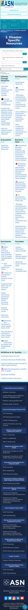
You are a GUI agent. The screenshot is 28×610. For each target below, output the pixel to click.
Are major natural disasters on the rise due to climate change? (6, 90)
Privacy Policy (15, 590)
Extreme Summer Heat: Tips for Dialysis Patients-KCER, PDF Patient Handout (20, 186)
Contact (16, 592)
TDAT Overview (8, 569)
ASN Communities (13, 14)
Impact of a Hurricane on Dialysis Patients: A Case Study (6, 276)
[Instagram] (14, 598)
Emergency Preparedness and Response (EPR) (14, 463)
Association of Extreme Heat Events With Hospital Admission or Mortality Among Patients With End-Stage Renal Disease (21, 171)
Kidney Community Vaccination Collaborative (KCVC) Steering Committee (13, 533)
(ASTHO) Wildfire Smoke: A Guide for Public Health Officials (14, 364)
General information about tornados (20, 249)
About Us (13, 25)
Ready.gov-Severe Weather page (21, 263)
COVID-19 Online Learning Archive (12, 424)
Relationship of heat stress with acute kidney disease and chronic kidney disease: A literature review (21, 231)
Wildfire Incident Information (11, 378)
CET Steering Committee (11, 417)
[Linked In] (18, 598)
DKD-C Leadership (9, 438)
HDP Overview (8, 512)
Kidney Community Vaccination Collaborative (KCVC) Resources (12, 526)
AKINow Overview (9, 392)
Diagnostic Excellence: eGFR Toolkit (14, 447)
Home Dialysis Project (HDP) (14, 508)
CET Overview (8, 413)
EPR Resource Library (10, 474)
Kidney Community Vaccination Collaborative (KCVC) (14, 520)
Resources (10, 30)
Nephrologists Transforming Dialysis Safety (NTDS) (14, 540)
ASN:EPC (3, 30)
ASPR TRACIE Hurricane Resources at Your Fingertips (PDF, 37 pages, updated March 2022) (6, 253)
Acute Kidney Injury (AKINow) (14, 388)
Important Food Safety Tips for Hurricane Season (6, 286)
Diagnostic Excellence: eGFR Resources (13, 452)
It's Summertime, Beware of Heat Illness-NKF (20, 197)
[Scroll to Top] (25, 607)
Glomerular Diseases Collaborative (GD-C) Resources (14, 493)
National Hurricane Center (4, 309)
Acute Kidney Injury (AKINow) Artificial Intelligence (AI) (13, 396)
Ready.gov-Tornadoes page (21, 270)
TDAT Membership (9, 573)
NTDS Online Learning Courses (14, 551)
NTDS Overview (8, 544)
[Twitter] (10, 598)
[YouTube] (22, 598)
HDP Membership (9, 515)
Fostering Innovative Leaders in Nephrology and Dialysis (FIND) (14, 479)
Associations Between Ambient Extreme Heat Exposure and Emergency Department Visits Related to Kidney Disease (21, 153)
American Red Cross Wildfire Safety (13, 359)
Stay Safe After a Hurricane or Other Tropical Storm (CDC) (7, 334)
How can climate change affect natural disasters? (6, 131)
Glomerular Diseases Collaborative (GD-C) (14, 488)
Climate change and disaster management (6, 101)
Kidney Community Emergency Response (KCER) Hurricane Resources (5, 298)
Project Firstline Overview (12, 560)
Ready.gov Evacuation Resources (5, 147)
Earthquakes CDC (19, 90)
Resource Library (23, 21)
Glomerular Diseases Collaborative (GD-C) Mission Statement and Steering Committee (13, 500)
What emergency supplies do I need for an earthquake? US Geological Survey (21, 130)
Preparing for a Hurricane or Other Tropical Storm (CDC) (6, 324)
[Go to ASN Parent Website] (14, 586)
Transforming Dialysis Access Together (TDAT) (14, 565)
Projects (13, 20)
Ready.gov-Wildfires (8, 374)
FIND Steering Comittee (11, 483)
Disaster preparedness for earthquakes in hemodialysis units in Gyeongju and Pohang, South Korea (21, 101)
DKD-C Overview (9, 435)
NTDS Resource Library (11, 547)
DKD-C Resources (9, 442)
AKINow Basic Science (11, 404)
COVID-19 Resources (10, 420)
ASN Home (13, 10)
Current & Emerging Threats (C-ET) (14, 409)
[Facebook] (6, 598)
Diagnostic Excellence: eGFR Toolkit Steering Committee (13, 457)
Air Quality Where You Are (10, 356)
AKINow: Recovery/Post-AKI (12, 400)
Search (25, 69)
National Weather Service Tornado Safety (21, 256)
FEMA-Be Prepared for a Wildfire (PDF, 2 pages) (14, 370)
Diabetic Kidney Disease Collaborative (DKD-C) (14, 430)
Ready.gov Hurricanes (5, 316)
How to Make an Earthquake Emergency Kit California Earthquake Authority (21, 116)
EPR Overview (8, 467)
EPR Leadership (8, 470)
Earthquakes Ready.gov (19, 83)
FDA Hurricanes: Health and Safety (6, 266)
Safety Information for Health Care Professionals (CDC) (6, 344)
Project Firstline (14, 556)
